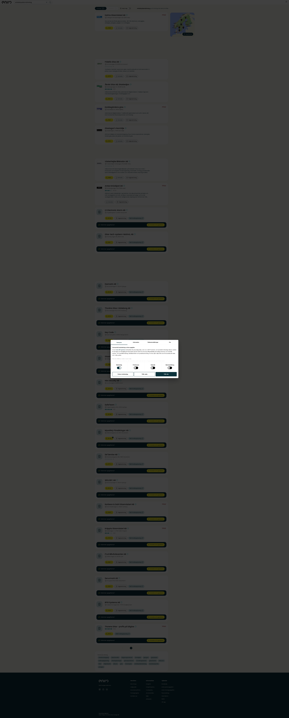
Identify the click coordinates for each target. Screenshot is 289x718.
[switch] (136, 368)
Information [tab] (136, 342)
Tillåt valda (144, 374)
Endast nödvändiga (123, 374)
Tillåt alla (166, 374)
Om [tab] (170, 342)
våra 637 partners (121, 349)
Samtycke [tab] (119, 342)
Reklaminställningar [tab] (153, 342)
